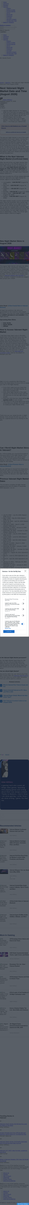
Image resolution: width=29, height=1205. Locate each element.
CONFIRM (9, 631)
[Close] (25, 571)
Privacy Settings (24, 1204)
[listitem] (14, 600)
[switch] (23, 603)
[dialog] (14, 602)
